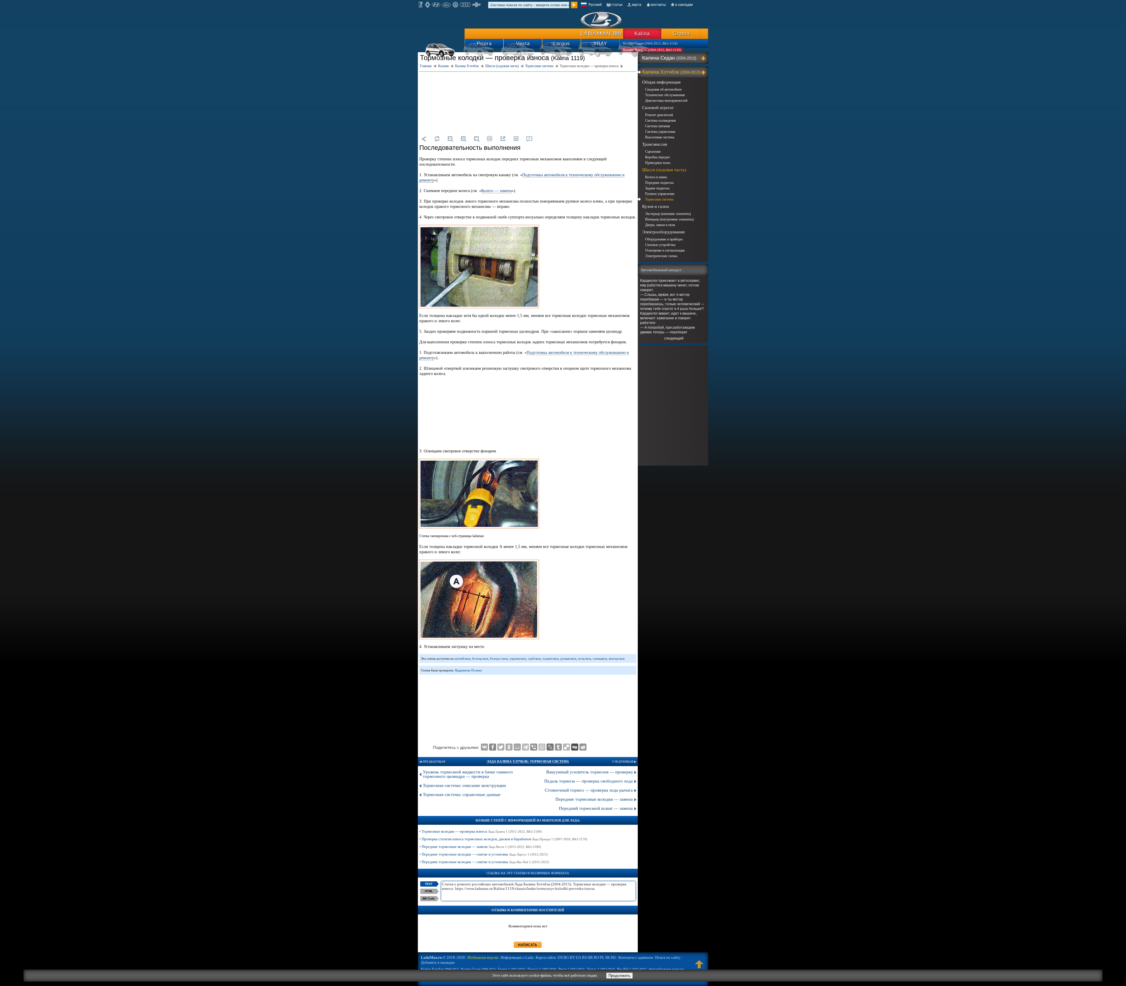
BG (566, 957)
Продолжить (619, 975)
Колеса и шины (656, 177)
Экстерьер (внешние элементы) (668, 214)
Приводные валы (657, 163)
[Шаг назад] (423, 139)
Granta (681, 33)
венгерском (617, 658)
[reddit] (582, 747)
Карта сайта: (546, 957)
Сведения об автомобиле (663, 89)
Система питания (657, 126)
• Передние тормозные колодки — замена (480, 846)
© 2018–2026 (443, 957)
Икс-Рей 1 (631, 969)
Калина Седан (669, 58)
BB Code (429, 898)
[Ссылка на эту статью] (502, 139)
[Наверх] (699, 967)
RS (584, 957)
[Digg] (574, 747)
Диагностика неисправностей (666, 101)
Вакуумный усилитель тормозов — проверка (589, 772)
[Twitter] (500, 747)
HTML (429, 891)
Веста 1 (571, 969)
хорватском (550, 658)
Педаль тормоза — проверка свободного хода (588, 781)
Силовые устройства (660, 245)
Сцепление (653, 152)
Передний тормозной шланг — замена (596, 808)
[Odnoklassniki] (509, 747)
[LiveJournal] (550, 747)
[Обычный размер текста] (476, 139)
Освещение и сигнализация (665, 250)
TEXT (429, 883)
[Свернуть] (704, 72)
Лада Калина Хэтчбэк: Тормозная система (528, 761)
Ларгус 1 (601, 969)
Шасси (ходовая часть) (664, 169)
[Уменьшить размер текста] (450, 139)
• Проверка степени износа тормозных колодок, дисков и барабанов (503, 839)
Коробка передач (657, 157)
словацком (600, 658)
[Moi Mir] (517, 747)
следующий (674, 338)
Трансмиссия (654, 144)
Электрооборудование (663, 232)
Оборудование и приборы (664, 239)
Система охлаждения (660, 120)
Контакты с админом (635, 957)
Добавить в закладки (438, 962)
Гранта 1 (511, 969)
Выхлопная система (659, 137)
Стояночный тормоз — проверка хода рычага (589, 790)
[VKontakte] (484, 747)
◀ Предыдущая (432, 761)
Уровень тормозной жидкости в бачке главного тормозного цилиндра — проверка (468, 774)
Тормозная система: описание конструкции (464, 785)
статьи (617, 5)
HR (590, 957)
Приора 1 (542, 969)
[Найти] (574, 5)
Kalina (642, 33)
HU (613, 957)
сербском (534, 658)
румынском (568, 658)
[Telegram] (525, 747)
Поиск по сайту (668, 957)
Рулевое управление (659, 194)
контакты (658, 5)
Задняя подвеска (657, 188)
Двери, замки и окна (660, 225)
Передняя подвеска (659, 183)
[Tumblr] (558, 747)
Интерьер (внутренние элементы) (669, 219)
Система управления (660, 132)
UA (578, 957)
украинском (518, 658)
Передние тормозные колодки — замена (594, 799)
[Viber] (533, 747)
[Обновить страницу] (437, 139)
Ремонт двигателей (659, 115)
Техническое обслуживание (665, 95)
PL (602, 957)
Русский (595, 5)
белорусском (499, 658)
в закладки (684, 5)
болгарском (480, 658)
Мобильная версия (482, 957)
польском (584, 658)
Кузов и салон (655, 206)
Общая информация (661, 82)
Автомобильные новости (666, 969)
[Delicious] (566, 747)
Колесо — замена (496, 191)
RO (596, 957)
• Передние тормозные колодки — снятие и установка (483, 854)
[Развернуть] (704, 58)
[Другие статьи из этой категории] (489, 139)
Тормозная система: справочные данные (462, 794)
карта (636, 5)
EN (560, 957)
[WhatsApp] (541, 747)
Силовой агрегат (658, 107)
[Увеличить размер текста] (463, 139)
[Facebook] (492, 747)
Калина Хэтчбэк (671, 72)
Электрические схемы (661, 256)
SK (607, 957)
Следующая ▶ (624, 761)
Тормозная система (659, 199)
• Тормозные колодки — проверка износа (480, 831)
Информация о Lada (517, 957)
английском (462, 658)
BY (572, 957)
